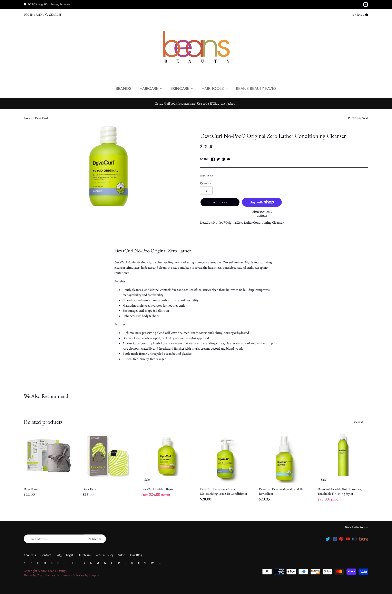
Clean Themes (46, 575)
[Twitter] (328, 539)
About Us (30, 555)
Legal (69, 555)
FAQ (58, 555)
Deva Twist (89, 489)
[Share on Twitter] (218, 158)
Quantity (205, 183)
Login (28, 14)
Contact (45, 555)
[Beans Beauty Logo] (363, 539)
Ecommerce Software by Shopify (78, 575)
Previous (354, 118)
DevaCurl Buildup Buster (158, 489)
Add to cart (220, 202)
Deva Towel (31, 489)
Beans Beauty (57, 571)
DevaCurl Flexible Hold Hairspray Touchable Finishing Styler (340, 491)
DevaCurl (206, 126)
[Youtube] (348, 539)
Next (365, 118)
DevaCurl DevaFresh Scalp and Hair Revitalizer (282, 491)
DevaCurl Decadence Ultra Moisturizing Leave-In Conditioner (223, 491)
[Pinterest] (341, 539)
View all (359, 422)
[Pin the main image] (223, 158)
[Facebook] (335, 539)
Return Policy (104, 555)
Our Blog (136, 555)
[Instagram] (354, 539)
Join (39, 14)
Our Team (84, 555)
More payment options (262, 213)
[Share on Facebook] (213, 158)
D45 (217, 126)
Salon (121, 555)
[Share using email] (228, 158)
